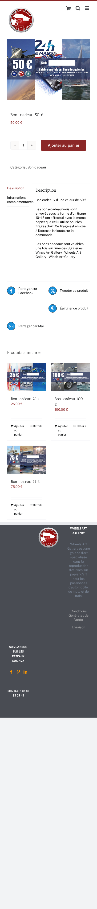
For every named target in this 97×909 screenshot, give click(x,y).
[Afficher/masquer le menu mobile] (87, 8)
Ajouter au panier (63, 145)
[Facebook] (11, 672)
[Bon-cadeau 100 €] (70, 377)
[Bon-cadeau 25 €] (26, 377)
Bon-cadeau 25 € (25, 399)
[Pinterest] (18, 672)
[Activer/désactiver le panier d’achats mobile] (68, 8)
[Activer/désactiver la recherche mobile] (78, 8)
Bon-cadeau (37, 167)
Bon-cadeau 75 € (25, 481)
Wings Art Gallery (49, 252)
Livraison (78, 627)
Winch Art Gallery (62, 257)
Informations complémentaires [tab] (18, 200)
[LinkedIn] (25, 672)
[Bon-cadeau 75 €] (26, 460)
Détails (37, 426)
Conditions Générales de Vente (79, 615)
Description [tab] (15, 188)
